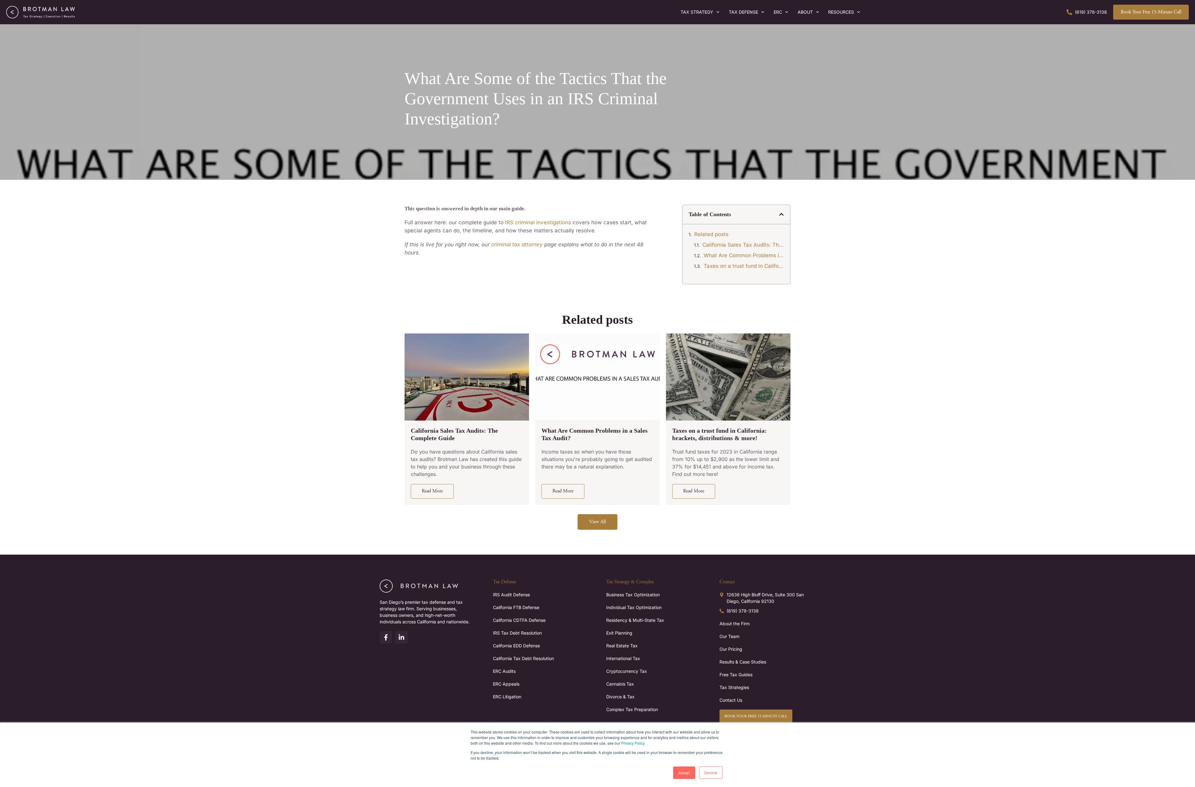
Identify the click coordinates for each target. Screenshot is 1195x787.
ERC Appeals (506, 684)
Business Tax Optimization (633, 594)
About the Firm (734, 623)
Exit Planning (619, 633)
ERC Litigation (507, 696)
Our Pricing (730, 649)
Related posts (711, 234)
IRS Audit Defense (511, 594)
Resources (841, 12)
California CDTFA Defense (519, 620)
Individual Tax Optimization (634, 607)
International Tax (623, 658)
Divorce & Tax (620, 696)
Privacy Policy (633, 743)
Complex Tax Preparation (632, 709)
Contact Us (730, 700)
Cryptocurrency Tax (626, 671)
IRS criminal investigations (538, 222)
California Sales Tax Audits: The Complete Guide (743, 245)
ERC (778, 12)
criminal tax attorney (517, 244)
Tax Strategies (734, 687)
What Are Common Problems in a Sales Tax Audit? (744, 255)
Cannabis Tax (620, 684)
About (805, 12)
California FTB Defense (516, 607)
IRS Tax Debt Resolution (517, 633)
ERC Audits (504, 671)
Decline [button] (710, 772)
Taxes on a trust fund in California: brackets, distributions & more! (744, 266)
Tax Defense (743, 12)
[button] (781, 214)
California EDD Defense (516, 645)
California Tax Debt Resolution (523, 658)
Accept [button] (684, 772)
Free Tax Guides (735, 674)
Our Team (729, 636)
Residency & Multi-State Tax (635, 620)
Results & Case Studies (742, 661)
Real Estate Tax (622, 645)
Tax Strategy (697, 12)
